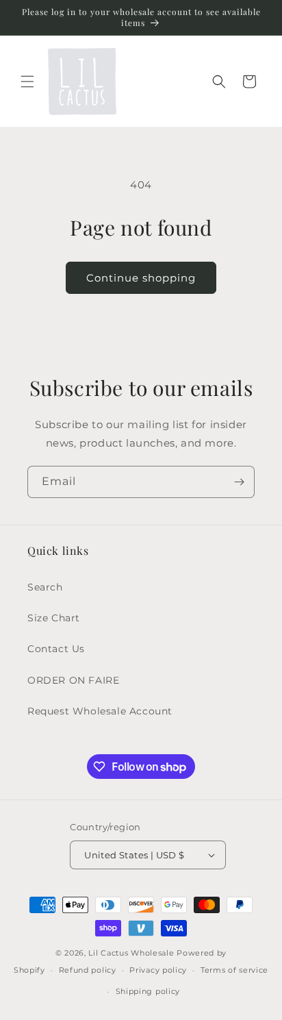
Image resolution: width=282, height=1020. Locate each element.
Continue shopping (141, 277)
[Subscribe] (239, 482)
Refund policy (87, 970)
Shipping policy (148, 991)
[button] (27, 81)
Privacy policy (158, 970)
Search (45, 587)
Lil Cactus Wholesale (131, 953)
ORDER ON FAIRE (73, 680)
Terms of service (234, 970)
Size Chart (53, 618)
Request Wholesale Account (99, 711)
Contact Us (56, 649)
